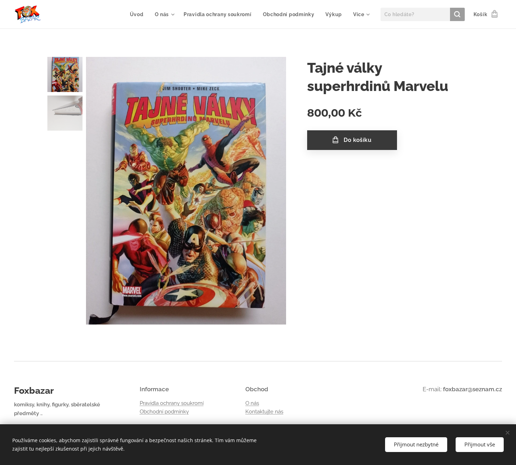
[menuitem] (138, 14)
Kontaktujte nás (264, 411)
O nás (252, 403)
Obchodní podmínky (164, 411)
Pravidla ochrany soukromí (172, 403)
